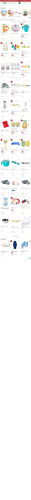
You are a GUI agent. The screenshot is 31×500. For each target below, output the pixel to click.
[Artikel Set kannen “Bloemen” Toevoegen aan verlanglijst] (19, 179)
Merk (2, 19)
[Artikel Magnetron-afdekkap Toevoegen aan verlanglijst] (19, 24)
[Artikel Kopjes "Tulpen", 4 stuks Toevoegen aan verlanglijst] (19, 217)
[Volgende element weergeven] (29, 17)
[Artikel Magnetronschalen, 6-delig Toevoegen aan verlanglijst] (9, 43)
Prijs (5, 19)
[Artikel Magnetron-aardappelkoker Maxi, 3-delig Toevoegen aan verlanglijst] (9, 198)
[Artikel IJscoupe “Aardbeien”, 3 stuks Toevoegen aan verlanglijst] (29, 63)
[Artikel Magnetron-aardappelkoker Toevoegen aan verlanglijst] (9, 121)
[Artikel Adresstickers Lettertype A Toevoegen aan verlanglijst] (9, 241)
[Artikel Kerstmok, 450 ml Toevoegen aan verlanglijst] (19, 198)
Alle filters (11, 19)
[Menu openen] (1, 3)
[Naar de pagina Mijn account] (24, 3)
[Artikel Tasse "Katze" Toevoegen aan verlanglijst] (9, 24)
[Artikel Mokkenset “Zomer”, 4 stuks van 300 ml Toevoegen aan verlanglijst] (29, 43)
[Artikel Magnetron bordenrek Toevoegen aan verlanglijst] (19, 140)
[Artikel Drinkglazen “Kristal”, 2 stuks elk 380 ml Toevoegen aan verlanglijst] (9, 63)
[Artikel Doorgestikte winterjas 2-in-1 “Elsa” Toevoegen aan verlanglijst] (18, 241)
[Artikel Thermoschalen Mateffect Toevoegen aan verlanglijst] (29, 159)
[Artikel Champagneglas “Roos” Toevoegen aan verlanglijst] (29, 101)
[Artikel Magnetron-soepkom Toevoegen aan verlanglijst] (29, 24)
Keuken (2, 5)
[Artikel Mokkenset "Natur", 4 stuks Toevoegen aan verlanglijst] (29, 198)
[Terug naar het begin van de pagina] (30, 494)
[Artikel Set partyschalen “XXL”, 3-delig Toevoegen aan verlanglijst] (19, 159)
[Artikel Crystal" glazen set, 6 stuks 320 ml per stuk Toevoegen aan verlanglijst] (19, 63)
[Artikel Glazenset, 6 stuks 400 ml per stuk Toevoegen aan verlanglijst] (29, 217)
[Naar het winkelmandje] (29, 3)
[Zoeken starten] (19, 3)
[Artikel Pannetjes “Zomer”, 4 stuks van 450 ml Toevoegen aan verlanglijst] (19, 101)
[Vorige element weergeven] (1, 17)
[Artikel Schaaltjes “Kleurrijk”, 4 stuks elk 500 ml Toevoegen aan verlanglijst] (29, 82)
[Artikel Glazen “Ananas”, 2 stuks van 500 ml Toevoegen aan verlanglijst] (29, 140)
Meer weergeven (15, 236)
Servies (5, 5)
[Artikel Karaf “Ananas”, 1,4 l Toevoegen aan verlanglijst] (29, 121)
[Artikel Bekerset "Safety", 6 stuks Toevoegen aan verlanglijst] (19, 43)
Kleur (8, 19)
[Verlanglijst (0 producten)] (27, 3)
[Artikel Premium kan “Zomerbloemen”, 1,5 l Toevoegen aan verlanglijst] (9, 101)
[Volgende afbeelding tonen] (19, 28)
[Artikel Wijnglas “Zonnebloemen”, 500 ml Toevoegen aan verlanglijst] (9, 140)
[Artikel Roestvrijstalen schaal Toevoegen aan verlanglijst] (9, 217)
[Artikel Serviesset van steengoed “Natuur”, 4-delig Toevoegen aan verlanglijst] (9, 82)
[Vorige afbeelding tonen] (11, 28)
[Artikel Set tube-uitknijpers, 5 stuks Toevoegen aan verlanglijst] (28, 241)
